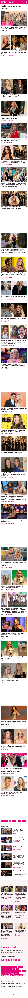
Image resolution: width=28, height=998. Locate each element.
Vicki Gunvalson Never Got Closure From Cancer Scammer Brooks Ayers (13, 297)
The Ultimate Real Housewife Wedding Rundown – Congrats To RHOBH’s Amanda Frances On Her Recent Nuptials (13, 770)
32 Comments (9, 210)
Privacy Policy (23, 992)
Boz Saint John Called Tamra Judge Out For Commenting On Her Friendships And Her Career (14, 274)
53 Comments (10, 454)
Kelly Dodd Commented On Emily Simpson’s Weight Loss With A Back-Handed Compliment (14, 635)
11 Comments (10, 368)
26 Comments (16, 841)
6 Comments (9, 164)
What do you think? (17, 849)
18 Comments (9, 299)
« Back (3, 821)
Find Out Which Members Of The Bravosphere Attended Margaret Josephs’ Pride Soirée (13, 365)
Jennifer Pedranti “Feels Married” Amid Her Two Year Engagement (13, 319)
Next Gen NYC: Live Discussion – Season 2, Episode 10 (18, 830)
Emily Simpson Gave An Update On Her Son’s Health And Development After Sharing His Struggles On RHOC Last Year (13, 251)
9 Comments (9, 277)
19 (20, 821)
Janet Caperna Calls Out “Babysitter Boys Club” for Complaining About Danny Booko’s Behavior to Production (20, 896)
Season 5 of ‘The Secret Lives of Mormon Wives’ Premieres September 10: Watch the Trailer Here (19, 864)
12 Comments (10, 773)
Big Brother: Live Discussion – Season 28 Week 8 (20, 847)
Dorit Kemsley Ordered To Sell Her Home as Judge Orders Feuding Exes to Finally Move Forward (19, 855)
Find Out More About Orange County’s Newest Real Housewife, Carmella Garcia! (13, 161)
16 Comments (9, 187)
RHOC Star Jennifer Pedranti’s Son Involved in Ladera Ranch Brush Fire (14, 139)
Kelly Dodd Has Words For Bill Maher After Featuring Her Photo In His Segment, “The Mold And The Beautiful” (13, 342)
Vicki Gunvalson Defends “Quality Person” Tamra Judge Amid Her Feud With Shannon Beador (13, 52)
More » (24, 821)
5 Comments (10, 682)
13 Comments (10, 98)
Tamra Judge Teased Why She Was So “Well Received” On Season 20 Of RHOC (14, 207)
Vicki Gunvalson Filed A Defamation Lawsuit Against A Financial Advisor (14, 117)
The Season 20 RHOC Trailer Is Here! (11, 452)
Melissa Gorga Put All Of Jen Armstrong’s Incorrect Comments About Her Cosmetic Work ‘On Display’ (13, 746)
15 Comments (9, 321)
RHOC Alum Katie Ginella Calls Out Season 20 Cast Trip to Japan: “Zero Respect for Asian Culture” (13, 723)
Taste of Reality (9, 992)
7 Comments (10, 55)
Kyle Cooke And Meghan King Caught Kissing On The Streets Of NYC (12, 792)
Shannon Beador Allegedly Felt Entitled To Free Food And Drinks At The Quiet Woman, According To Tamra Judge (13, 185)
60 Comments (11, 589)
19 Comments (10, 660)
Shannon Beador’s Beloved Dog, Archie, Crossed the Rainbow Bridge (12, 586)
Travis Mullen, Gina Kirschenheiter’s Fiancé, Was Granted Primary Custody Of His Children (14, 564)
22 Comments (11, 523)
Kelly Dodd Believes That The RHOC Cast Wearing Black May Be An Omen (13, 431)
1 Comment (10, 614)
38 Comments (17, 935)
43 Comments (10, 477)
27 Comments (10, 32)
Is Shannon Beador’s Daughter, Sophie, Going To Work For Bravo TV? (12, 679)
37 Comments (4, 938)
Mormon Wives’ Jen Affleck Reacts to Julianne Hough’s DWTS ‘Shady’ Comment (20, 915)
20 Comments (10, 433)
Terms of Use (16, 992)
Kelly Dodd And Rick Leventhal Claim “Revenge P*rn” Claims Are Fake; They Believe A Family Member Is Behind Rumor (13, 498)
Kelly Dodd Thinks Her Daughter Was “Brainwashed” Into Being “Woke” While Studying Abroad (13, 474)
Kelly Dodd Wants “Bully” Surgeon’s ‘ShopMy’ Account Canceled (11, 95)
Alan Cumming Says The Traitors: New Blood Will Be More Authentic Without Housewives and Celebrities (19, 872)
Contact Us (14, 994)
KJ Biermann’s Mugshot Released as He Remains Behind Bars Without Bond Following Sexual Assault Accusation (7, 933)
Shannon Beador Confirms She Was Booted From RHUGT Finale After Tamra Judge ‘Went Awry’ (6, 915)
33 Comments (4, 898)
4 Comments (10, 638)
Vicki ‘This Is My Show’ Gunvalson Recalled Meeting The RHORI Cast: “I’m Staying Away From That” (14, 29)
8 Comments (9, 142)
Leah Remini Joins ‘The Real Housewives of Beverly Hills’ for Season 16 (20, 839)
